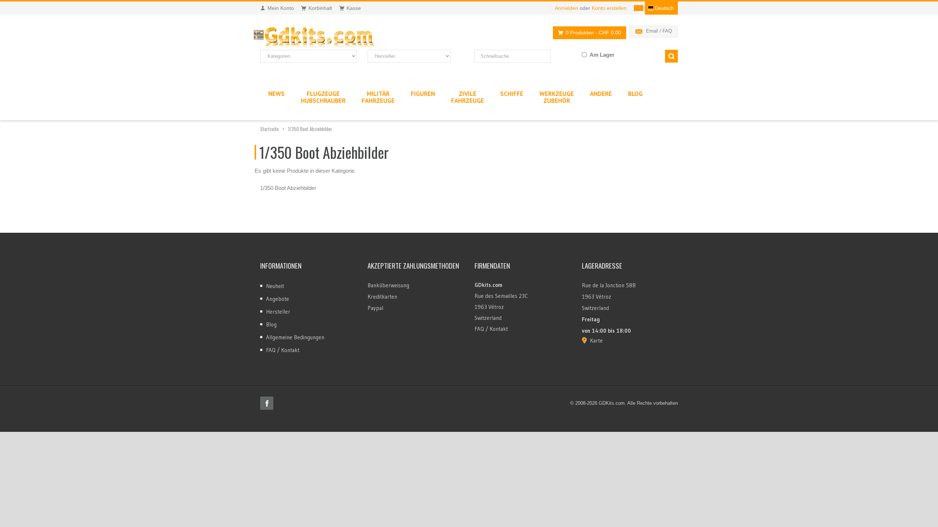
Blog (271, 324)
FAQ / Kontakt (282, 350)
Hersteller (278, 311)
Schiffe (511, 94)
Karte (596, 340)
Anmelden (566, 8)
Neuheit (275, 286)
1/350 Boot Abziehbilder (310, 128)
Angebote (277, 298)
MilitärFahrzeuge (378, 97)
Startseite (269, 128)
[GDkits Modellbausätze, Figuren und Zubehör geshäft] (329, 38)
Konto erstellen (609, 8)
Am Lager (602, 55)
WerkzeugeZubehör (556, 97)
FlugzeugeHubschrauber (323, 97)
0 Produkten (593, 32)
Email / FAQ (659, 31)
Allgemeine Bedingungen (295, 337)
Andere (601, 94)
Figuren (423, 94)
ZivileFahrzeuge (467, 97)
